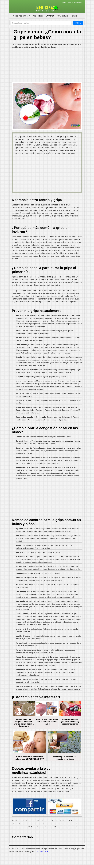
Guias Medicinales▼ (21, 16)
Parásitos (75, 16)
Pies (34, 16)
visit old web (42, 851)
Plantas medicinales (75, 2)
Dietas (63, 2)
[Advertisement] (47, 66)
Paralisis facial (63, 16)
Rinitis (41, 16)
